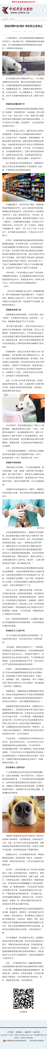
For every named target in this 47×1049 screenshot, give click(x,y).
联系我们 (19, 1032)
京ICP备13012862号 (37, 1041)
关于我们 (10, 1032)
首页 (11, 19)
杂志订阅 (37, 1032)
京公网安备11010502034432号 (16, 1041)
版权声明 (28, 1032)
